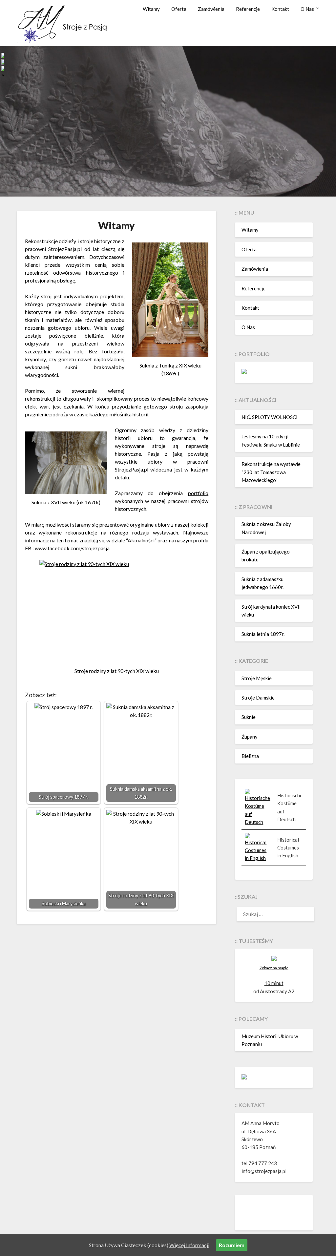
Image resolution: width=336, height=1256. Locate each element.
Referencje (248, 9)
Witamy (151, 9)
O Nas (307, 9)
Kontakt (280, 9)
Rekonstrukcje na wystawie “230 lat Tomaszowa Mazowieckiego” (271, 472)
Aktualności (141, 540)
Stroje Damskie (258, 698)
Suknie (249, 717)
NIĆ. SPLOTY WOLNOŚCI (270, 417)
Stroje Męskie (257, 678)
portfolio (198, 493)
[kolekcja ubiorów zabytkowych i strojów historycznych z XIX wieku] (244, 1077)
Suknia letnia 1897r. (263, 634)
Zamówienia (211, 9)
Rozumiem (231, 1245)
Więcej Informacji (189, 1245)
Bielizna (250, 756)
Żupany (250, 737)
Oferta (178, 9)
